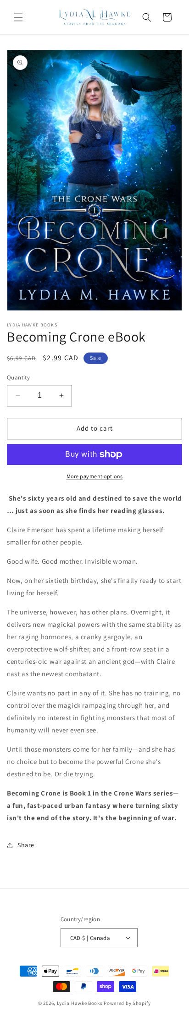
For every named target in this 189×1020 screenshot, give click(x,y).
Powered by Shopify (127, 1003)
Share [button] (25, 845)
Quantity (18, 377)
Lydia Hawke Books (80, 1003)
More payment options (95, 476)
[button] (18, 17)
